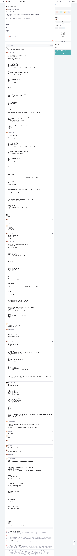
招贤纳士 (13, 551)
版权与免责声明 (36, 553)
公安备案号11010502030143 (14, 552)
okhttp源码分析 (10, 540)
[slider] (14, 36)
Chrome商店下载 (27, 553)
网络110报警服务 (16, 553)
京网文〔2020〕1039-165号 (29, 552)
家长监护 (12, 553)
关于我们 (10, 551)
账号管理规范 (32, 553)
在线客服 (41, 551)
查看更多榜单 (63, 41)
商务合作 (16, 551)
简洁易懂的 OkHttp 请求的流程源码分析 (14, 545)
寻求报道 (20, 551)
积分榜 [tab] (56, 25)
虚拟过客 (9, 454)
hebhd (9, 219)
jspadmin (9, 431)
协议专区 (23, 551)
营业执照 (47, 553)
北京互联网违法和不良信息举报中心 (44, 552)
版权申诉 (40, 553)
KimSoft (9, 445)
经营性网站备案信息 (36, 552)
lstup (9, 323)
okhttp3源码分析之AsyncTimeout (13, 531)
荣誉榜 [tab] (61, 25)
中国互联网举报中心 (21, 553)
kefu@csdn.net (35, 551)
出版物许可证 (43, 553)
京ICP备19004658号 (21, 552)
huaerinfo (9, 52)
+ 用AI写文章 (62, 53)
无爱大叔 (9, 382)
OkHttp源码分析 (10, 535)
